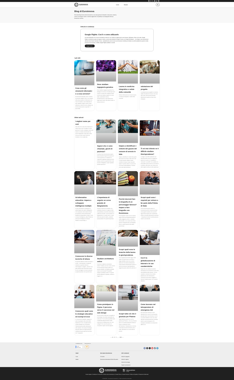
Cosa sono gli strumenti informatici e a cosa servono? (83, 91)
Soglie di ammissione (125, 365)
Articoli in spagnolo (125, 356)
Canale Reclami (125, 374)
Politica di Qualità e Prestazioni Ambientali (139, 374)
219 (121, 337)
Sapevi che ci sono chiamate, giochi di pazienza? (104, 149)
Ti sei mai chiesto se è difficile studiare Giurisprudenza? (150, 151)
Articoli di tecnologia (125, 362)
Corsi (117, 4)
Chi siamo (102, 356)
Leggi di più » (89, 46)
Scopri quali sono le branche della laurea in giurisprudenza (127, 252)
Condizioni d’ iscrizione (97, 374)
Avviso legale (88, 374)
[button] (158, 4)
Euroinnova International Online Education (109, 359)
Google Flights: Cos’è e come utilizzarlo (102, 35)
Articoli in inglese (125, 359)
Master (126, 4)
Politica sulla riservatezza (108, 374)
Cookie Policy (118, 374)
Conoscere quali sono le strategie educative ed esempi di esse (84, 314)
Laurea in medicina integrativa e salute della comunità (126, 89)
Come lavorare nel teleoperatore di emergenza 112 (148, 307)
